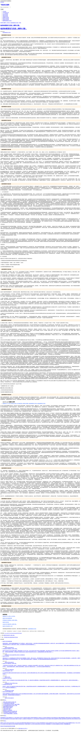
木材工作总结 (9, 722)
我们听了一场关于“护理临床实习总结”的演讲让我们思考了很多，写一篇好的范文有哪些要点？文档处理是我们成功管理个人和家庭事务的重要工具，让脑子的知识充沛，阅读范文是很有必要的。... (41, 680)
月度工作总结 (5, 16)
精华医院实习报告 (41, 631)
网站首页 (2, 726)
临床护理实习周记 (15, 654)
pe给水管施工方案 (6, 708)
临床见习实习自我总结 (72, 717)
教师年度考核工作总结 (7, 20)
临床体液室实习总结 (14, 22)
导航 (20, 22)
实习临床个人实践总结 (22, 718)
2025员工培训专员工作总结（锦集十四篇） (11, 704)
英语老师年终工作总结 (44, 722)
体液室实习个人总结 (13, 717)
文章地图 (13, 726)
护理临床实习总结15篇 (7, 678)
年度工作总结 (5, 14)
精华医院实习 (9, 631)
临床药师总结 (64, 718)
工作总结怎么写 (6, 12)
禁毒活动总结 (29, 722)
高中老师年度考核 (23, 722)
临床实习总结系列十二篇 (7, 670)
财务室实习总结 (77, 718)
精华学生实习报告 (33, 631)
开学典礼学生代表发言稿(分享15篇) (11, 637)
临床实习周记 (51, 718)
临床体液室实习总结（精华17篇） (10, 25)
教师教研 (70, 722)
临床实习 (15, 631)
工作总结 (4, 11)
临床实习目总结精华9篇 (7, 641)
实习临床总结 (7, 690)
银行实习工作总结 (35, 722)
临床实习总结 (7, 647)
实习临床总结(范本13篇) (7, 684)
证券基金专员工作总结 (53, 722)
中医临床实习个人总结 (31, 718)
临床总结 (37, 718)
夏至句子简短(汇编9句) (7, 707)
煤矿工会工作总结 (15, 722)
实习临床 (19, 631)
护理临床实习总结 (25, 631)
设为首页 (2, 2)
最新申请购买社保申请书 (8, 706)
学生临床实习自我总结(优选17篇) (10, 712)
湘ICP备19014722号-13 (23, 728)
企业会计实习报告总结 (9, 669)
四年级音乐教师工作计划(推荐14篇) (10, 711)
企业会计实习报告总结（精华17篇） (10, 663)
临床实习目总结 (6, 656)
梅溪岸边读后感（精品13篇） (9, 635)
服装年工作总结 (3, 722)
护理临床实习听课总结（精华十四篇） (10, 648)
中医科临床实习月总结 (44, 718)
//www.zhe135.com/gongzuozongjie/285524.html (13, 633)
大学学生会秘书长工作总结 (63, 722)
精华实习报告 (30, 717)
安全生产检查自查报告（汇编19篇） (11, 713)
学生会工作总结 (6, 19)
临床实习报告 (15, 718)
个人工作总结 (5, 13)
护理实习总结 (14, 683)
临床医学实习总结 (8, 718)
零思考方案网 (3, 22)
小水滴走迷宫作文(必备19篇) (8, 703)
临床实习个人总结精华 (7, 710)
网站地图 (6, 726)
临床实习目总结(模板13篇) (8, 691)
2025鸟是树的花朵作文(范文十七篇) (10, 705)
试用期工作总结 (6, 17)
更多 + (5, 715)
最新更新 (9, 726)
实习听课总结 (22, 654)
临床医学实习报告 (57, 718)
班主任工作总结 (6, 18)
